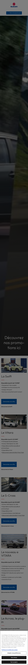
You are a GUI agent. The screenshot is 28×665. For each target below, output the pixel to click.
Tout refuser (14, 657)
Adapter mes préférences (14, 653)
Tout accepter (14, 662)
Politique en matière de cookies (10, 650)
